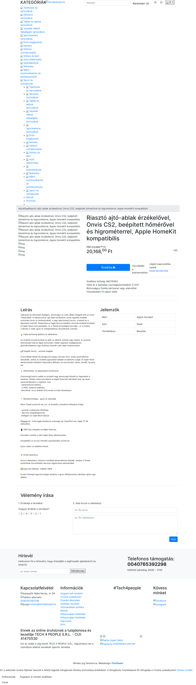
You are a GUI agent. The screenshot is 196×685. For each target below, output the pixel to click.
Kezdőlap (24, 208)
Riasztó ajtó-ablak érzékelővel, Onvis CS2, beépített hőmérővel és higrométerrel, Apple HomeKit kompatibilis (88, 208)
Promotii (30, 200)
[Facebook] (159, 600)
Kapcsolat (65, 621)
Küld (173, 539)
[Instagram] (159, 604)
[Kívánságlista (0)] (161, 1)
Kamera (27, 45)
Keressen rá (141, 3)
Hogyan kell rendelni (71, 593)
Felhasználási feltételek (73, 614)
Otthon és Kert (31, 56)
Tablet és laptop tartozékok (32, 104)
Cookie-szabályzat (70, 596)
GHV (62, 624)
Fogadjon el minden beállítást (36, 676)
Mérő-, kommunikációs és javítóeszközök (31, 73)
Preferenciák (8, 676)
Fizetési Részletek (70, 600)
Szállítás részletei (69, 603)
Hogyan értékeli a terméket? (33, 509)
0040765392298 (158, 270)
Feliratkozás (77, 570)
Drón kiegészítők (32, 42)
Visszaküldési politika (72, 607)
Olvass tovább (185, 670)
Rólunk (30, 197)
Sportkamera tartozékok (33, 130)
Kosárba (107, 267)
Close (5, 682)
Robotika (28, 66)
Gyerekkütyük (31, 62)
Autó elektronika (32, 59)
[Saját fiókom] (155, 1)
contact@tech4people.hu (42, 604)
